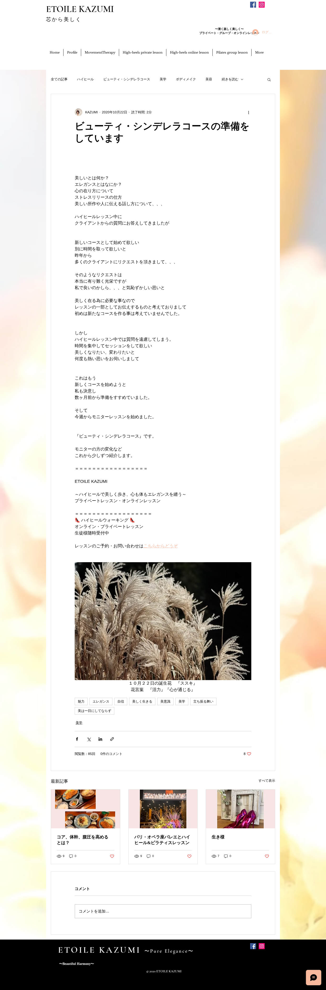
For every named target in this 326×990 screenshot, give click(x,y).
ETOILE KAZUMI (80, 9)
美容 (208, 79)
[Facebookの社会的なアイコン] (253, 5)
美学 (163, 79)
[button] (269, 79)
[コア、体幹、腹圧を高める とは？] (85, 809)
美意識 (165, 701)
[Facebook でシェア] (77, 739)
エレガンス (101, 701)
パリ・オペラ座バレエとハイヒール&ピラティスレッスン (162, 840)
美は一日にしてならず (94, 711)
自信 (120, 701)
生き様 (218, 837)
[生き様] (240, 809)
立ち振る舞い (203, 701)
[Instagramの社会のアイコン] (262, 5)
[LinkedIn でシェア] (100, 739)
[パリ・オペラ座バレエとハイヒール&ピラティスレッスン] (163, 809)
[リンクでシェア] (112, 739)
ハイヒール (85, 79)
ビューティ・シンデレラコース (126, 79)
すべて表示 (266, 780)
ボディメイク (186, 79)
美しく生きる (142, 701)
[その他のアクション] (248, 112)
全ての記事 (59, 79)
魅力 (81, 701)
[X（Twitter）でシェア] (88, 739)
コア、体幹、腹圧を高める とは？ (85, 840)
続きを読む (230, 79)
